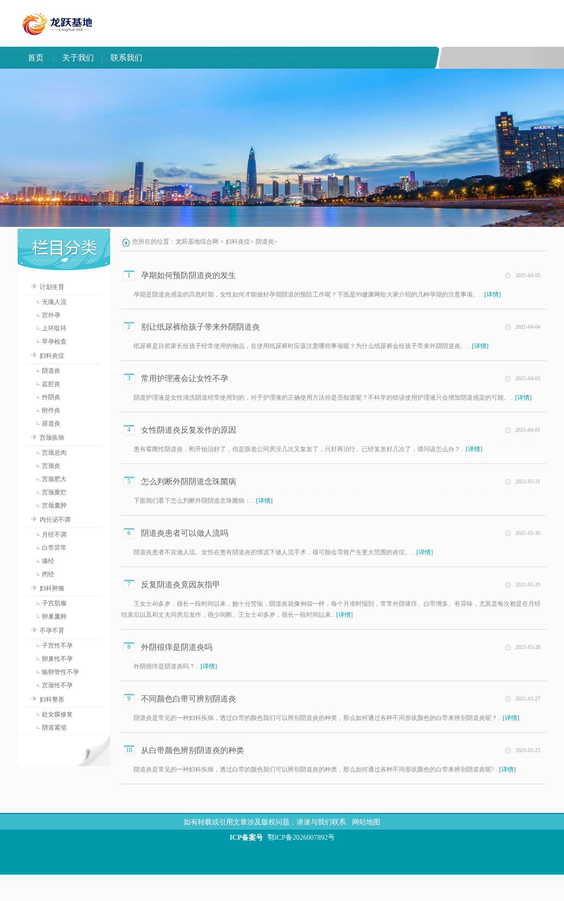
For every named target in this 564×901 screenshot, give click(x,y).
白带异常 (54, 548)
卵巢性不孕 (57, 659)
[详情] (492, 294)
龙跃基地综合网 (197, 241)
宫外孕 (51, 315)
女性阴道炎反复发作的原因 (188, 430)
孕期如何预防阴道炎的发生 (188, 275)
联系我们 (126, 57)
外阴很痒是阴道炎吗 (176, 647)
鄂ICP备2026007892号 (301, 837)
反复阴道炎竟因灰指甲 (180, 584)
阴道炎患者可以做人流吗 (184, 533)
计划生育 (52, 287)
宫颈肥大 (54, 479)
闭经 (48, 574)
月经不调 (54, 534)
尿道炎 (51, 423)
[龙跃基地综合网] (267, 42)
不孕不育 (52, 630)
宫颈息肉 (54, 452)
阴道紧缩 (54, 727)
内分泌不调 (55, 519)
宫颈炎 (51, 466)
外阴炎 (51, 397)
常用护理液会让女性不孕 (184, 378)
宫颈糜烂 (54, 492)
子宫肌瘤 (54, 603)
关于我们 (78, 57)
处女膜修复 (57, 714)
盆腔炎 (51, 384)
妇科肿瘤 (52, 588)
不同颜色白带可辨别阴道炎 (188, 698)
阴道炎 (51, 370)
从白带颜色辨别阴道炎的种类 (192, 750)
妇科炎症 (52, 355)
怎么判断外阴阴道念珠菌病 (188, 481)
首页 (36, 57)
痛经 (48, 561)
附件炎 (51, 410)
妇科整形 (52, 699)
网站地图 (366, 822)
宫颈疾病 (52, 437)
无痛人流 (54, 302)
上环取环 (54, 328)
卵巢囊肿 (54, 616)
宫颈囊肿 (54, 505)
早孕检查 (54, 341)
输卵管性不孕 (60, 672)
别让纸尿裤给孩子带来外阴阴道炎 (200, 327)
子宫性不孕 (57, 645)
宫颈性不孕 (57, 685)
